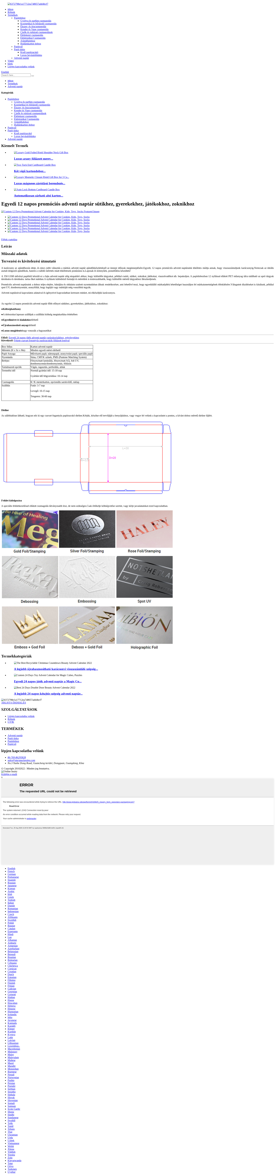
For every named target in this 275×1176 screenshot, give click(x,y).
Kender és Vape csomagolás (34, 29)
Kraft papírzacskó (29, 52)
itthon (10, 9)
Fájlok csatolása (9, 239)
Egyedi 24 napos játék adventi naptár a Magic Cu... (48, 681)
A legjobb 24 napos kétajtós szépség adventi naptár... (48, 693)
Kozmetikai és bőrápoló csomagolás (38, 23)
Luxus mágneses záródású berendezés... (39, 183)
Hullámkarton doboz (30, 43)
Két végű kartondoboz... (30, 171)
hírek (10, 63)
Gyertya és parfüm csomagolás (35, 20)
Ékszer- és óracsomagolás (33, 26)
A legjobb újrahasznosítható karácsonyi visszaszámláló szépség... (56, 669)
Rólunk (11, 12)
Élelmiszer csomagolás (31, 35)
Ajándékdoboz (27, 40)
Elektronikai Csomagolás (33, 38)
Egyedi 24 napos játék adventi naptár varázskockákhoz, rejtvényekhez (44, 337)
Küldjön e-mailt (9, 774)
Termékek (13, 15)
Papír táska (19, 49)
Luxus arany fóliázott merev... (33, 158)
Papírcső (18, 46)
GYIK (11, 722)
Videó (11, 60)
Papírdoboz (19, 18)
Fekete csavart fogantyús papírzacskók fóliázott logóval (42, 340)
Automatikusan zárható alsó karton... (38, 195)
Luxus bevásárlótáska (31, 55)
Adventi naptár (21, 58)
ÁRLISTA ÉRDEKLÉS (13, 702)
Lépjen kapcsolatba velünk (21, 66)
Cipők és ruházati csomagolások (36, 32)
